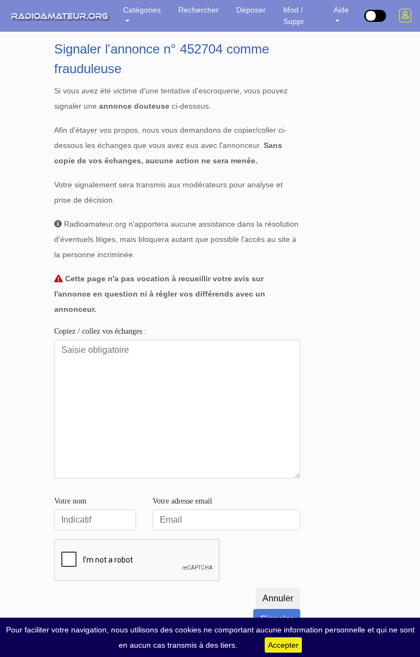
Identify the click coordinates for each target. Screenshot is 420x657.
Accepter (283, 645)
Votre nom (70, 501)
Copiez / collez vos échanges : (100, 331)
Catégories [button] (142, 9)
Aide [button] (341, 9)
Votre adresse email (182, 501)
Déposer (251, 9)
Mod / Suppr (293, 15)
